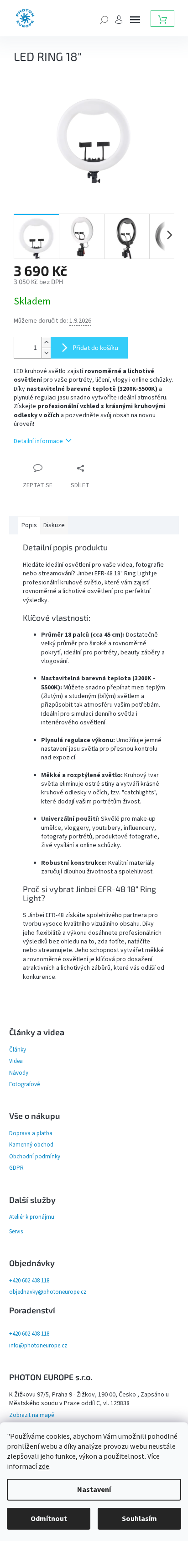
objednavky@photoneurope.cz (47, 1292)
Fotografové (24, 1084)
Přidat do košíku (95, 347)
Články (17, 1050)
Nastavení (94, 1490)
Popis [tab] (29, 525)
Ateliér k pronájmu (31, 1217)
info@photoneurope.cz (38, 1346)
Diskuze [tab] (54, 525)
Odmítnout (49, 1519)
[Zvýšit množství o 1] (46, 342)
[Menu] (135, 19)
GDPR (16, 1168)
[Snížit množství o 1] (46, 353)
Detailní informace (38, 441)
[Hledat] (104, 19)
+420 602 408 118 (29, 1281)
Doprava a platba (30, 1133)
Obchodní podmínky (34, 1156)
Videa (16, 1061)
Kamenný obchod (31, 1145)
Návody (18, 1073)
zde (43, 1466)
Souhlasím (139, 1519)
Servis (16, 1231)
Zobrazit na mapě (31, 1415)
